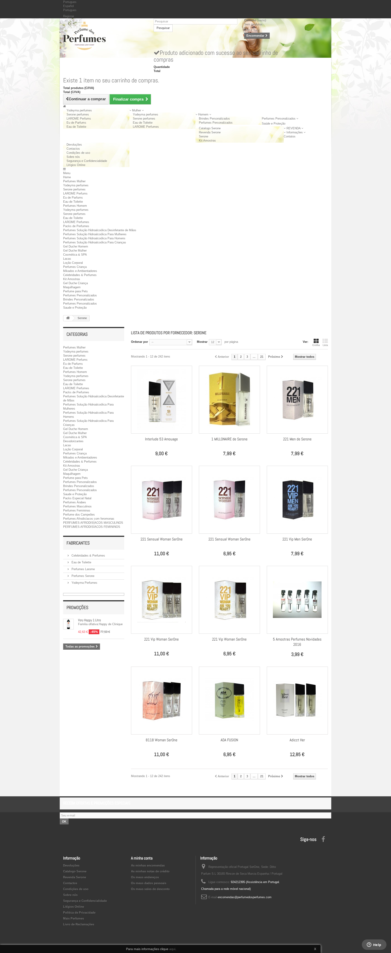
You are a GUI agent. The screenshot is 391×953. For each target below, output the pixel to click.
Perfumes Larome (83, 569)
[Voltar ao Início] (68, 318)
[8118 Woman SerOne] (161, 700)
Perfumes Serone (82, 576)
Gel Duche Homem (75, 246)
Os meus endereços (145, 877)
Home (67, 177)
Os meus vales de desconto (150, 889)
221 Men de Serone (297, 439)
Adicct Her (297, 739)
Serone (203, 136)
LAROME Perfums (79, 118)
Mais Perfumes (73, 918)
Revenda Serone (210, 132)
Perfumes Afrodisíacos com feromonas (88, 518)
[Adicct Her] (297, 700)
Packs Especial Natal (77, 498)
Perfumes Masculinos (77, 506)
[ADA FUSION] (229, 700)
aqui (172, 949)
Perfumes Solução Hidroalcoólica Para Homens (94, 238)
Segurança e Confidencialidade (87, 161)
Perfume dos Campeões (79, 514)
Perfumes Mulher (74, 181)
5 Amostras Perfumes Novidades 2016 (297, 642)
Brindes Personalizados (214, 118)
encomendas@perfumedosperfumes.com (245, 897)
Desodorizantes (73, 441)
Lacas (67, 258)
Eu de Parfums (76, 122)
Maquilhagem (72, 287)
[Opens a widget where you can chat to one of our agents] (374, 945)
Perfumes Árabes (74, 502)
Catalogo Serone (210, 128)
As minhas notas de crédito (150, 871)
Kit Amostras (207, 140)
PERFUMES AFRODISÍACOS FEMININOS (91, 526)
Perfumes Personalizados (216, 122)
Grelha (316, 345)
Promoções (77, 607)
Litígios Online (76, 165)
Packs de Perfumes (76, 226)
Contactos (73, 148)
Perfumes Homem (75, 205)
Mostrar (202, 341)
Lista (325, 345)
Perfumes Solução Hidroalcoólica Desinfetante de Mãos (99, 230)
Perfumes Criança (75, 267)
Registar (68, 16)
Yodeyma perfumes (79, 110)
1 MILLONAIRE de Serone (229, 439)
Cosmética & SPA (75, 254)
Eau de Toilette (76, 126)
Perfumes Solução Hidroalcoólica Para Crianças (94, 242)
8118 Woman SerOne (161, 739)
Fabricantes (78, 543)
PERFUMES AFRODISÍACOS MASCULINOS (93, 522)
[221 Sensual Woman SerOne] (161, 499)
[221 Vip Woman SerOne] (161, 599)
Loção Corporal (73, 262)
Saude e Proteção (75, 307)
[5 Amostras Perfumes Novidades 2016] (297, 599)
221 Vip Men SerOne (297, 539)
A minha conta (142, 858)
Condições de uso (78, 152)
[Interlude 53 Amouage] (161, 399)
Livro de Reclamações (78, 924)
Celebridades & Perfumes (80, 275)
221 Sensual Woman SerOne (162, 539)
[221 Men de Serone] (297, 399)
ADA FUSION (229, 739)
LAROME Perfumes (146, 126)
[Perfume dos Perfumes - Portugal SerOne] (105, 36)
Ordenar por (139, 341)
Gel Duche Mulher (75, 250)
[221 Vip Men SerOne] (297, 499)
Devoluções (74, 144)
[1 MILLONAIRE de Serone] (229, 399)
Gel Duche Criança (75, 283)
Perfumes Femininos (76, 510)
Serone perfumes (78, 114)
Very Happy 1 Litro (89, 620)
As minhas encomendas (148, 865)
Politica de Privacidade (79, 912)
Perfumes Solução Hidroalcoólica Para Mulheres (94, 234)
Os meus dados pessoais (148, 883)
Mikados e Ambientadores (80, 271)
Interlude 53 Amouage (161, 439)
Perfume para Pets (75, 291)
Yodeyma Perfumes (84, 582)
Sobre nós (73, 156)
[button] (136, 110)
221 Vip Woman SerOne (161, 639)
